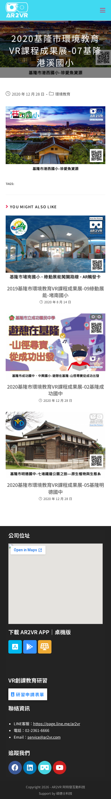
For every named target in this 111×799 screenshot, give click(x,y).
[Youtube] (59, 767)
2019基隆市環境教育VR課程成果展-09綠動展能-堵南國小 (55, 291)
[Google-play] (30, 647)
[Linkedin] (30, 767)
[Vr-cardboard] (44, 767)
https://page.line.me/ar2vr (56, 723)
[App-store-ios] (15, 647)
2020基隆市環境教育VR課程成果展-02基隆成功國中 (55, 390)
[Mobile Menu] (102, 10)
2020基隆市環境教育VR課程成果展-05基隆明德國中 (55, 488)
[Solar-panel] (44, 647)
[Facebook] (15, 767)
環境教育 (62, 94)
